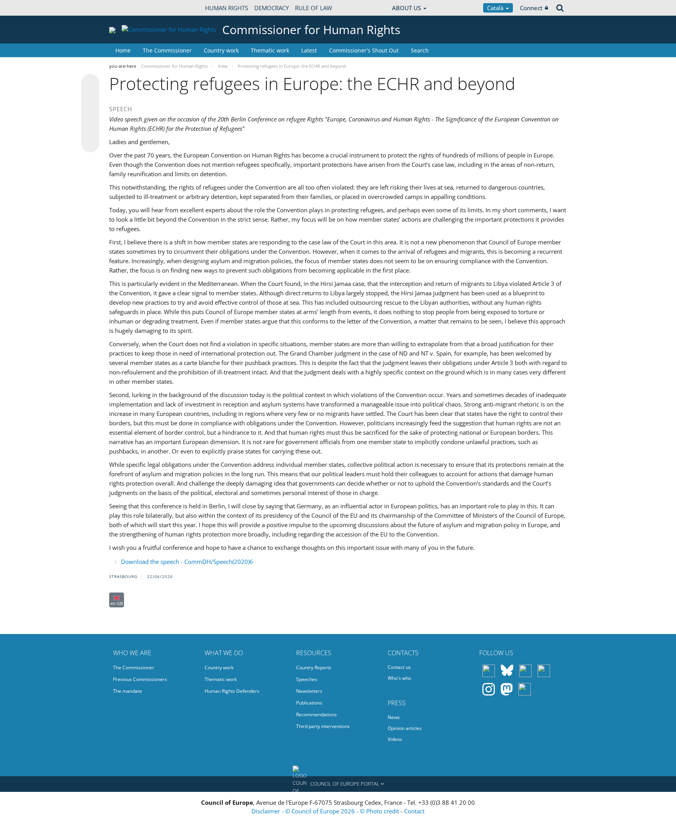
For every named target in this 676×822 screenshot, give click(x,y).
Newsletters (309, 691)
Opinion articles (405, 728)
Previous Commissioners (140, 679)
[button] (338, 784)
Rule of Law (313, 8)
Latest (309, 50)
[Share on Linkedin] (90, 128)
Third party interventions (323, 726)
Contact (414, 811)
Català (496, 8)
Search (420, 50)
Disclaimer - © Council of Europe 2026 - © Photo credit (326, 811)
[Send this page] (90, 143)
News (394, 717)
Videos (395, 739)
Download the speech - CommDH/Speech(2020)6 (187, 561)
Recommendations (316, 714)
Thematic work (270, 50)
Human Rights (226, 8)
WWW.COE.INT (128, 7)
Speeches (306, 679)
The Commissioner (167, 50)
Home (123, 50)
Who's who (399, 678)
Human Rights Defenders (232, 691)
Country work (221, 50)
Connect (531, 8)
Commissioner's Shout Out (364, 50)
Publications (309, 702)
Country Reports (313, 667)
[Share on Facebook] (90, 113)
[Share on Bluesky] (90, 84)
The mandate (127, 691)
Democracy (271, 8)
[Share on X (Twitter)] (90, 99)
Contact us (399, 667)
